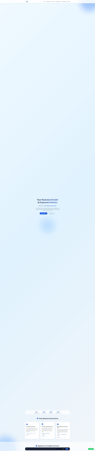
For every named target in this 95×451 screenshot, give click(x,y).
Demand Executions (58, 1)
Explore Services (43, 213)
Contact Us (68, 1)
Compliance (53, 1)
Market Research (48, 1)
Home (44, 1)
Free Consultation (51, 213)
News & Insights (64, 1)
